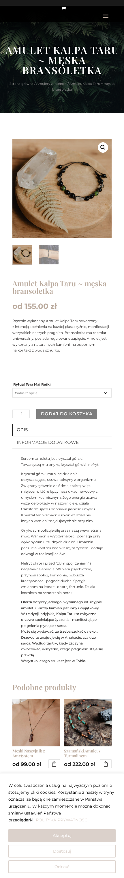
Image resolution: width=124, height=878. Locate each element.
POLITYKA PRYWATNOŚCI (62, 820)
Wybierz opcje (54, 763)
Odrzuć (62, 866)
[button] (103, 147)
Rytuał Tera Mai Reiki (32, 384)
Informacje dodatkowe (48, 442)
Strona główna (21, 84)
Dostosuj (62, 851)
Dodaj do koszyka (67, 413)
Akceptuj (62, 835)
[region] (62, 825)
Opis (22, 429)
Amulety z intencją (51, 84)
